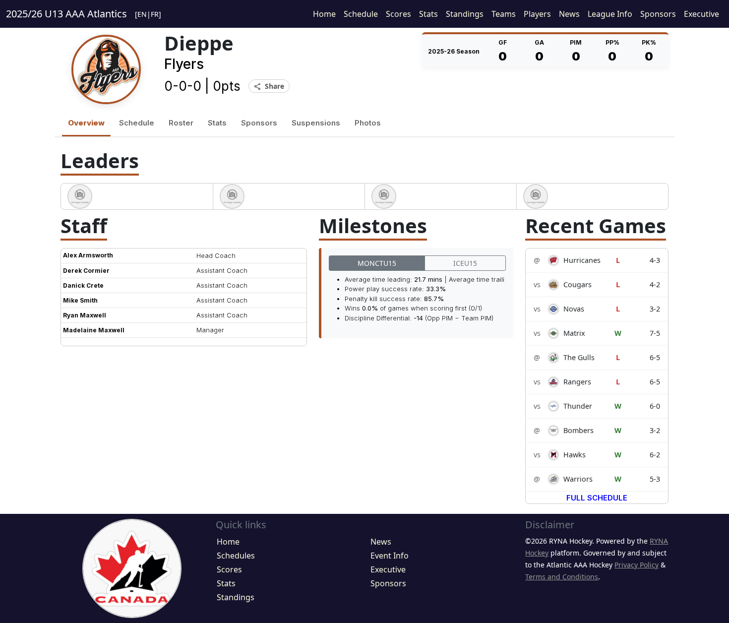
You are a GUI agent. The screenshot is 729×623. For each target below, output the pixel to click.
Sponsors (658, 13)
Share (269, 86)
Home (324, 13)
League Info (610, 13)
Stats (428, 13)
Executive (701, 13)
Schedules (236, 555)
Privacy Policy (636, 564)
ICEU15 (465, 263)
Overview (86, 122)
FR (155, 14)
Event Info (389, 555)
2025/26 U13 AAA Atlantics (66, 13)
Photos (368, 122)
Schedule (361, 13)
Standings (465, 13)
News (569, 13)
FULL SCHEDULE (596, 497)
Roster (181, 122)
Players (537, 13)
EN (142, 14)
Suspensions (316, 122)
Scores (398, 13)
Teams (503, 13)
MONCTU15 (377, 263)
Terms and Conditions (561, 576)
